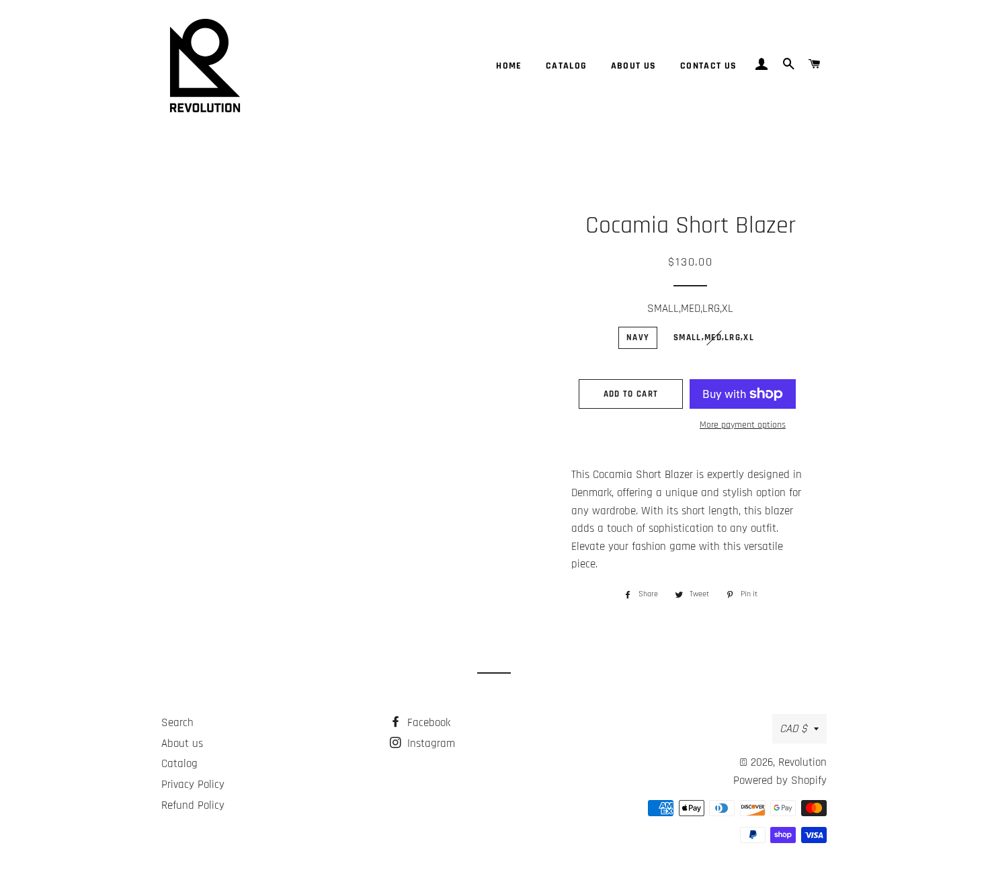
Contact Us (708, 66)
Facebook (427, 722)
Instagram (429, 743)
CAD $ (793, 728)
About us (634, 66)
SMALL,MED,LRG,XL (690, 308)
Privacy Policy (192, 784)
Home (509, 66)
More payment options (743, 425)
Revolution (802, 762)
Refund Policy (192, 805)
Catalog (566, 66)
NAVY (637, 337)
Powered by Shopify (780, 780)
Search (177, 722)
